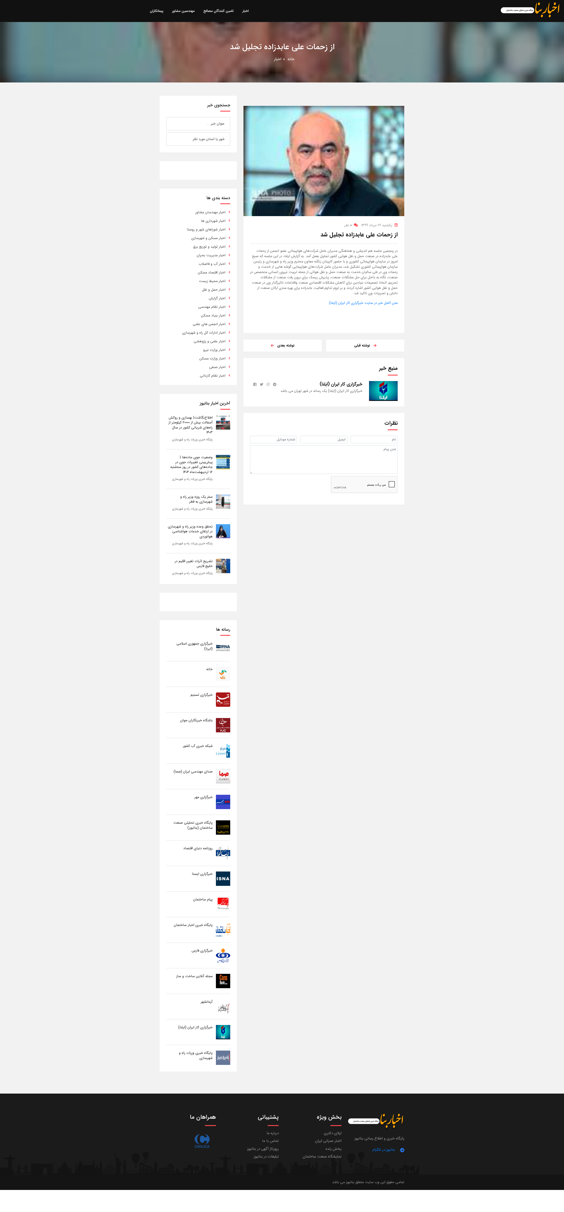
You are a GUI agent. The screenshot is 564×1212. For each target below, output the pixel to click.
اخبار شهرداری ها (213, 221)
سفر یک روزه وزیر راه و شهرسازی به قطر (196, 499)
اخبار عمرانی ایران (328, 1141)
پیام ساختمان (203, 899)
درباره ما (273, 1133)
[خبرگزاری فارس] (223, 955)
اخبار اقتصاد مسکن (211, 272)
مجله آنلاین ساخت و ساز (194, 976)
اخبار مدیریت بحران (211, 255)
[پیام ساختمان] (223, 904)
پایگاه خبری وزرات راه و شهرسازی (192, 439)
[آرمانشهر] (223, 1006)
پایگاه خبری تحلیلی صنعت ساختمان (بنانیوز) (193, 825)
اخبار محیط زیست (212, 281)
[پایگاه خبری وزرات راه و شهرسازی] (223, 1057)
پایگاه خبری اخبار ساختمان (193, 925)
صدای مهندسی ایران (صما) (193, 771)
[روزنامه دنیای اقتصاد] (223, 853)
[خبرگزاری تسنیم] (223, 699)
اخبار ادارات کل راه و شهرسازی (203, 332)
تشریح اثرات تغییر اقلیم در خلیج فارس (194, 563)
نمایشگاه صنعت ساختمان (322, 1157)
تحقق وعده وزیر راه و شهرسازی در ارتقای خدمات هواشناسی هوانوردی (190, 531)
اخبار (277, 59)
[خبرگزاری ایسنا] (223, 878)
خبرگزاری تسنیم (202, 695)
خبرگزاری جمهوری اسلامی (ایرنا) (194, 646)
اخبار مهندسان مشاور (210, 212)
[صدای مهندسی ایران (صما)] (223, 776)
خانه (291, 59)
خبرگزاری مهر (204, 797)
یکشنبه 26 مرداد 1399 (376, 225)
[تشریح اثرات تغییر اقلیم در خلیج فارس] (223, 566)
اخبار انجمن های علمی (209, 324)
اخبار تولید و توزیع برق (209, 246)
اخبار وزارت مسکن (212, 358)
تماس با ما (270, 1141)
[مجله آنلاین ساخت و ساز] (223, 981)
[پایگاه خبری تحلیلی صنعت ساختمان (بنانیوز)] (223, 827)
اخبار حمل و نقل (213, 289)
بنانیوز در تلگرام (384, 1150)
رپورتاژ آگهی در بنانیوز (263, 1149)
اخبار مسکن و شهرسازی (208, 238)
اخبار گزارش (217, 298)
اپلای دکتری (332, 1133)
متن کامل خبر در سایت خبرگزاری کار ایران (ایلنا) (363, 303)
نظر (348, 225)
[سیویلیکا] (202, 1141)
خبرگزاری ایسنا (202, 874)
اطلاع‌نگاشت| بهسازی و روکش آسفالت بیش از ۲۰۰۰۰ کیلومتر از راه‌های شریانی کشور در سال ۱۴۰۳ (191, 425)
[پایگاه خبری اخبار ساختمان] (223, 929)
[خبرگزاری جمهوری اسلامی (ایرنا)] (223, 648)
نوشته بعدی (286, 345)
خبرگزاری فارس (202, 950)
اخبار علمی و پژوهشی (209, 341)
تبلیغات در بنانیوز (266, 1157)
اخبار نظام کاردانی (212, 375)
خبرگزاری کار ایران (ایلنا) (195, 1027)
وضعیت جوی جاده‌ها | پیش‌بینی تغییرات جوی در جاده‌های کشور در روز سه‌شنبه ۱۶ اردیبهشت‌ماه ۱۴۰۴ (191, 464)
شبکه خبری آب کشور (198, 746)
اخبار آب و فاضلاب (212, 264)
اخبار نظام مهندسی (211, 307)
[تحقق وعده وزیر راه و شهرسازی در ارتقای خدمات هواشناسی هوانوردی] (223, 531)
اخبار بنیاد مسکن (213, 315)
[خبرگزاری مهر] (223, 801)
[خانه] (223, 674)
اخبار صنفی (217, 367)
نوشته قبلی (362, 345)
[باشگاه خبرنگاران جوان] (223, 725)
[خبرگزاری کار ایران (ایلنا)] (223, 1032)
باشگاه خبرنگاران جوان (196, 720)
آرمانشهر (207, 1001)
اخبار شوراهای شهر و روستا (206, 229)
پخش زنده (333, 1149)
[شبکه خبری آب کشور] (223, 750)
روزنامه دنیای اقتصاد (198, 848)
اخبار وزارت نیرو (214, 350)
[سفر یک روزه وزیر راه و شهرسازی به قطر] (223, 501)
